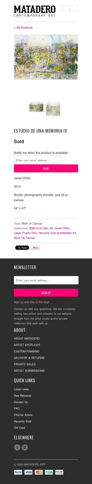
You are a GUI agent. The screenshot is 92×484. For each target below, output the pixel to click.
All (51, 228)
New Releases (23, 395)
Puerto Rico (29, 233)
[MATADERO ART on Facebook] (18, 447)
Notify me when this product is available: (41, 152)
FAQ (16, 408)
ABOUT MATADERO (27, 338)
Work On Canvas (24, 238)
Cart (74, 8)
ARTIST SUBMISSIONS (29, 371)
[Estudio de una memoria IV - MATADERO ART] (46, 57)
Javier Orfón (62, 228)
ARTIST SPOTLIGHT (27, 345)
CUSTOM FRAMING (26, 351)
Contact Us (21, 402)
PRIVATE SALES (25, 364)
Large (17, 233)
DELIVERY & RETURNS (29, 358)
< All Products (23, 27)
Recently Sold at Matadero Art (57, 233)
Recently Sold (22, 421)
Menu (65, 8)
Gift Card (19, 428)
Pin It (35, 248)
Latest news (21, 389)
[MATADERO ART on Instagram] (25, 447)
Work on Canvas (32, 223)
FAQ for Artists (23, 415)
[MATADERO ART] (35, 10)
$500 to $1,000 (38, 228)
